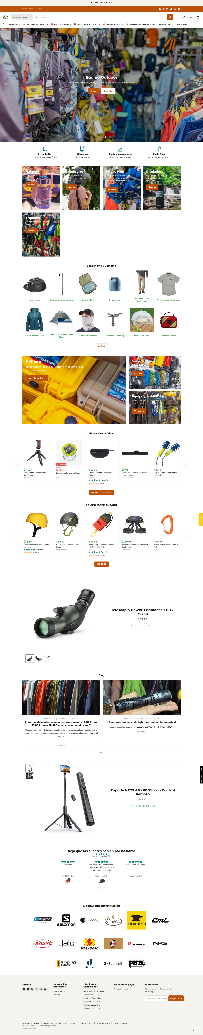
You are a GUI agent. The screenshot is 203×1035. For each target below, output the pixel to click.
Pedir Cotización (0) (201, 775)
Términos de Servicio (91, 995)
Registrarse (176, 998)
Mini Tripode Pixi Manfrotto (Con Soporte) (35, 474)
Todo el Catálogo (165, 24)
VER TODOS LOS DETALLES (143, 626)
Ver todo (101, 346)
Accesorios (37, 91)
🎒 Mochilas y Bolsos (60, 24)
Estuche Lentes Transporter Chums (100, 474)
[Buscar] (170, 17)
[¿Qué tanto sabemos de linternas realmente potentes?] (142, 697)
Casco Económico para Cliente (36, 544)
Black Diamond (61, 550)
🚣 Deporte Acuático (112, 24)
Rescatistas (182, 24)
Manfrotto (27, 478)
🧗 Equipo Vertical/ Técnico (86, 24)
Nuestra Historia (27, 9)
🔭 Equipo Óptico (11, 24)
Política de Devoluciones (92, 998)
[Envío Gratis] (44, 152)
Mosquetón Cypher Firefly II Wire (166, 545)
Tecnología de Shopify (29, 1028)
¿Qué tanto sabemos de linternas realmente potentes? (141, 722)
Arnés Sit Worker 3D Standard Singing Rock (135, 545)
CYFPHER (157, 550)
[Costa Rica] (159, 152)
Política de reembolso (91, 1008)
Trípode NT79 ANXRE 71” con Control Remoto (143, 792)
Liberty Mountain (127, 478)
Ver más (100, 752)
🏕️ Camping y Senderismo (35, 24)
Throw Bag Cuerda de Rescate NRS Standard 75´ (102, 545)
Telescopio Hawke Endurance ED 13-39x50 (142, 612)
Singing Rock (126, 550)
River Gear (27, 547)
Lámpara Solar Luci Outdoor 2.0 (68, 474)
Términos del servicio (91, 1005)
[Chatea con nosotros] (121, 152)
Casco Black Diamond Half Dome (67, 545)
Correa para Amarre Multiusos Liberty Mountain (134, 474)
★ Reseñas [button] (200, 519)
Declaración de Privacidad (93, 991)
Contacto (39, 9)
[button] (188, 17)
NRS (155, 478)
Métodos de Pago (121, 989)
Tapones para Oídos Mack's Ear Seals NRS (167, 474)
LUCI (58, 478)
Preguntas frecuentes (91, 1001)
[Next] (185, 462)
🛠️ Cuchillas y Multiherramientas (140, 24)
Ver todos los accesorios (101, 492)
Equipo (20, 91)
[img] (101, 854)
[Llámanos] (82, 152)
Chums (91, 478)
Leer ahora (60, 745)
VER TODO (101, 564)
